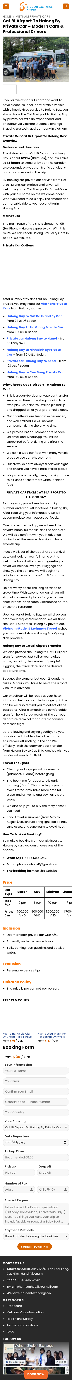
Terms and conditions (22, 1325)
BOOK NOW (35, 1374)
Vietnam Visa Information (25, 1312)
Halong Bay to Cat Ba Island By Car (34, 316)
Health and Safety (20, 1319)
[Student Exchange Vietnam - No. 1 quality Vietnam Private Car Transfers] (36, 6)
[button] (6, 7)
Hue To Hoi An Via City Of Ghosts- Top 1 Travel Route (17, 1037)
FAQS (10, 1332)
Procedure (14, 1306)
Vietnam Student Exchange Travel (30, 628)
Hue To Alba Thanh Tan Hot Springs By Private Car (52, 1037)
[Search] (66, 7)
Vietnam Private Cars (33, 16)
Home (7, 16)
